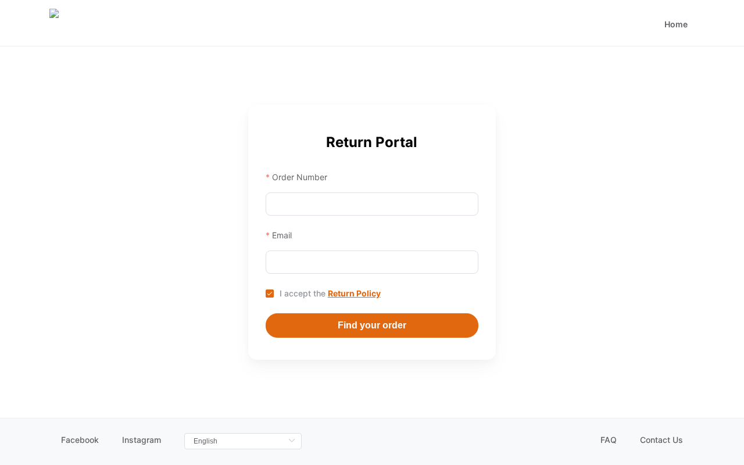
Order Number (299, 177)
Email (282, 235)
